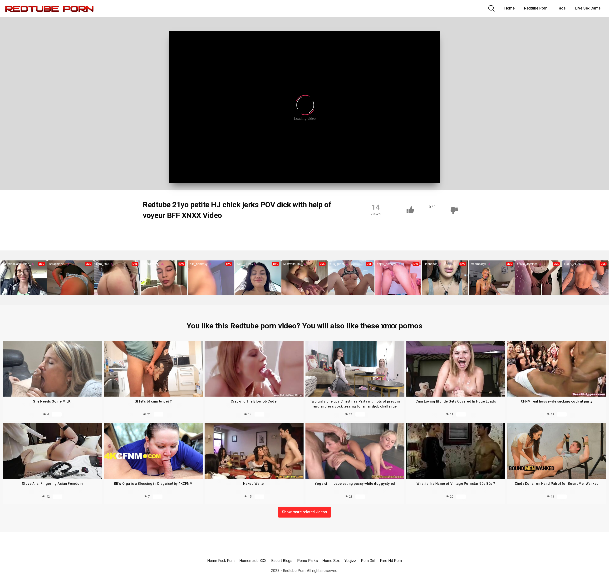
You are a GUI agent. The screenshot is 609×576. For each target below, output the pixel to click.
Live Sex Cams (588, 8)
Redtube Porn (535, 8)
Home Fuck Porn (221, 560)
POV (240, 231)
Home (509, 8)
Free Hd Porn (391, 560)
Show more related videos (304, 512)
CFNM (153, 231)
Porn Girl (368, 560)
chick (187, 231)
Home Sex (330, 560)
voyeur (258, 231)
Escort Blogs (281, 560)
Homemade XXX (252, 560)
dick (204, 231)
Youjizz (350, 560)
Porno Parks (307, 560)
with (277, 231)
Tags (561, 8)
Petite (221, 231)
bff (170, 231)
